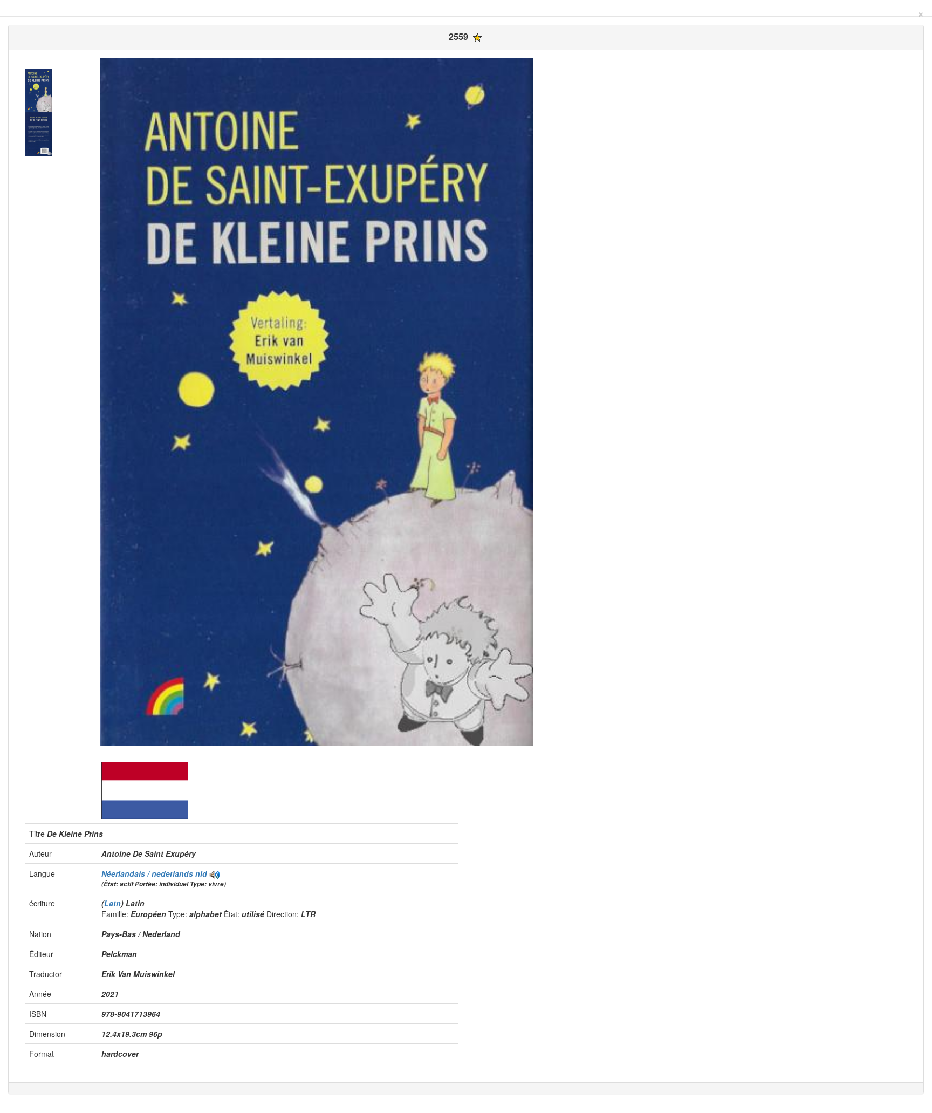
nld (201, 873)
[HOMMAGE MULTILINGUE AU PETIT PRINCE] (214, 873)
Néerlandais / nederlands (148, 873)
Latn (112, 903)
